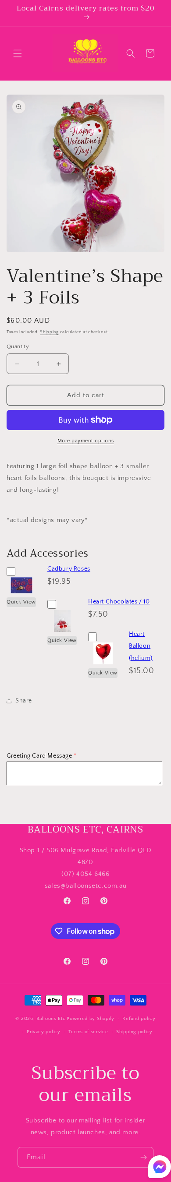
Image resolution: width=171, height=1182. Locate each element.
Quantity (18, 346)
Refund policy (138, 1018)
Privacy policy (44, 1031)
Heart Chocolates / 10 (119, 601)
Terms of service (88, 1031)
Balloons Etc (50, 1018)
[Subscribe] (143, 1157)
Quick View (21, 602)
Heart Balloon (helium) (141, 646)
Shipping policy (134, 1031)
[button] (17, 53)
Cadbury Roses (68, 568)
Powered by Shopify (90, 1018)
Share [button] (23, 700)
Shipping (49, 332)
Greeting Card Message (39, 755)
